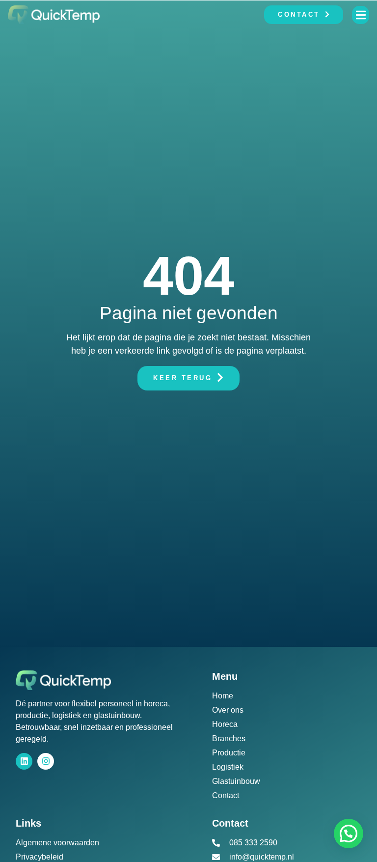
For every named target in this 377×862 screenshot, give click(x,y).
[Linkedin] (24, 761)
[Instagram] (45, 761)
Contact (299, 14)
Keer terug (182, 377)
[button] (348, 833)
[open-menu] (360, 15)
